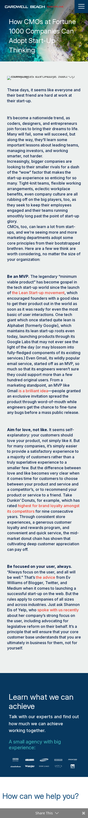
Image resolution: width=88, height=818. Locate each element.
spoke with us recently (58, 609)
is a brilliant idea (33, 390)
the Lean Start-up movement (38, 292)
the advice (45, 577)
